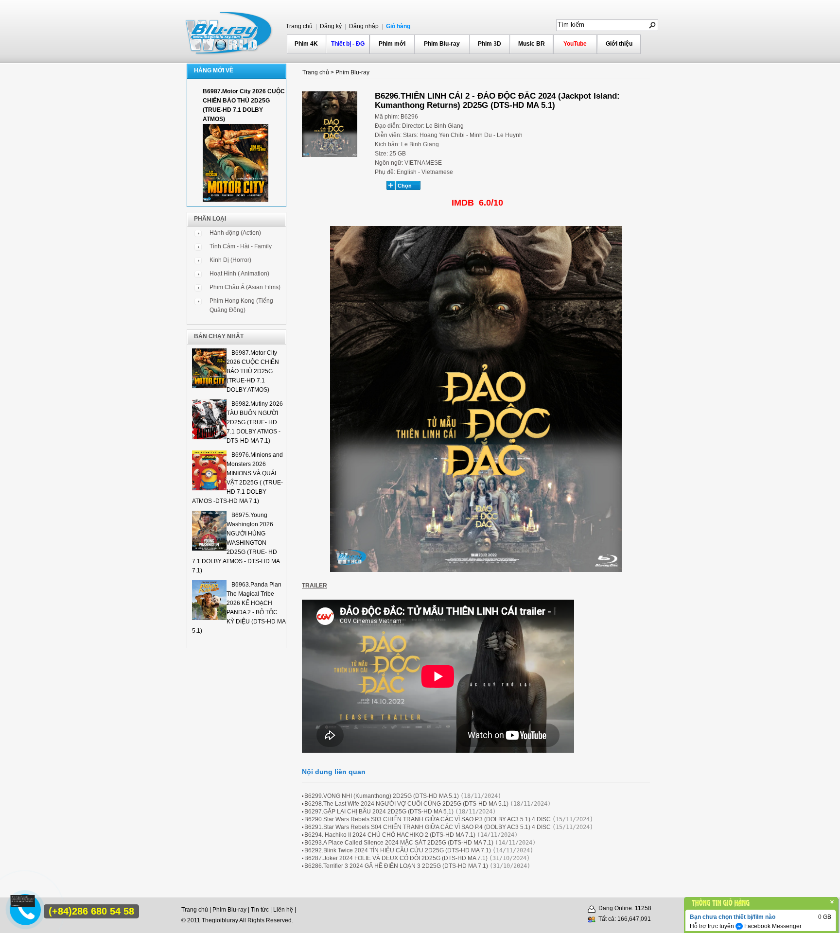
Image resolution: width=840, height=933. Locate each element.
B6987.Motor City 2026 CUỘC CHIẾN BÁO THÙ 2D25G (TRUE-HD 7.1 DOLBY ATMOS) (253, 371)
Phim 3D (489, 43)
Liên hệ (283, 909)
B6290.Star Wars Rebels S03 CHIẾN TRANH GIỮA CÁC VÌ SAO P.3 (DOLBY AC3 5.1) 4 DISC (427, 819)
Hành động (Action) (235, 232)
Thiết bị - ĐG (348, 43)
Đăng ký (330, 26)
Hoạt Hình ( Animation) (239, 273)
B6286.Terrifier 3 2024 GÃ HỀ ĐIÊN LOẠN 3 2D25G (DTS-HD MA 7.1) (396, 866)
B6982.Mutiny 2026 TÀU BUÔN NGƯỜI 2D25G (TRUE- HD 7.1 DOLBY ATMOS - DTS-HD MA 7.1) (255, 422)
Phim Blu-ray (442, 43)
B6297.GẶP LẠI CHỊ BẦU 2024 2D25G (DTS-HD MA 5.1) (379, 811)
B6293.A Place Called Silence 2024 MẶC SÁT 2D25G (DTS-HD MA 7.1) (398, 842)
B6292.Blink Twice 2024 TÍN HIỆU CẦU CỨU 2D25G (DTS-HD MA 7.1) (397, 850)
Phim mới (392, 43)
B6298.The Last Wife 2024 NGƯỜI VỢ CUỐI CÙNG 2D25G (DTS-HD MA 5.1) (406, 803)
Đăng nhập (363, 26)
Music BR (531, 43)
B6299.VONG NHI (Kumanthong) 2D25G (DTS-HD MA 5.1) (381, 796)
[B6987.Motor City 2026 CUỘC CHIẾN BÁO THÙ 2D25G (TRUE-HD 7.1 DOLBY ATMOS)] (235, 199)
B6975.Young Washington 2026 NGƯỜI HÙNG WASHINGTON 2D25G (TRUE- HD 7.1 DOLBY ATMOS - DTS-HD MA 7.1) (236, 543)
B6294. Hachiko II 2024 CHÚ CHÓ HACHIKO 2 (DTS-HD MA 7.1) (389, 834)
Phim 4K (306, 43)
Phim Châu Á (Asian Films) (245, 287)
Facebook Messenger (772, 926)
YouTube (575, 43)
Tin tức (260, 909)
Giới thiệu (619, 43)
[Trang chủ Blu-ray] (229, 32)
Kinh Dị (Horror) (230, 260)
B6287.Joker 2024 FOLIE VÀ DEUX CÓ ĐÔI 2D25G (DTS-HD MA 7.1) (396, 858)
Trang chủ (299, 26)
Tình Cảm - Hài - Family (241, 246)
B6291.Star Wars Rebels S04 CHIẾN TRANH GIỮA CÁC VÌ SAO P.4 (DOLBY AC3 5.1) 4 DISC (427, 827)
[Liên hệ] (23, 905)
